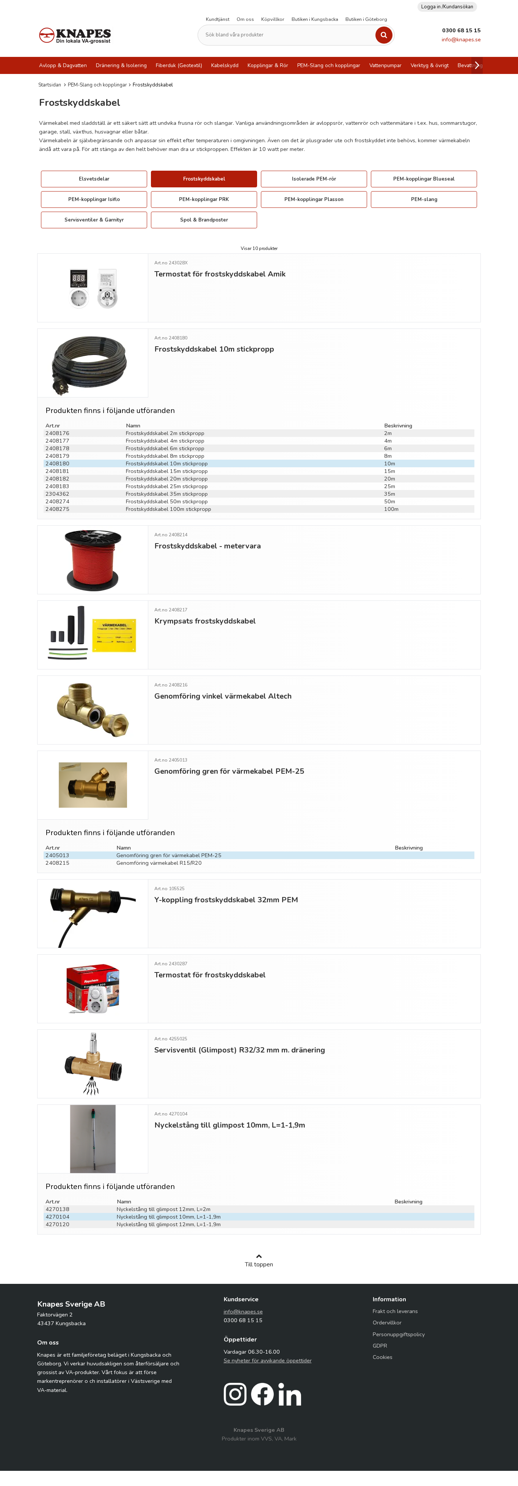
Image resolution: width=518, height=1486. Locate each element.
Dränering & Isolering (121, 65)
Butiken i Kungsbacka (315, 19)
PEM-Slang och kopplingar (328, 65)
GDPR (380, 1345)
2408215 (57, 863)
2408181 (57, 471)
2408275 (57, 509)
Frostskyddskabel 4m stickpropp (165, 441)
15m (389, 471)
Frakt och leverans (395, 1311)
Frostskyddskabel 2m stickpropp (165, 433)
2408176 (57, 433)
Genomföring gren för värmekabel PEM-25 (168, 855)
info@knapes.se (461, 39)
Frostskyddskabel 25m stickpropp (167, 486)
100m (391, 509)
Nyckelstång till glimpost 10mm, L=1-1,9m (169, 1217)
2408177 (57, 441)
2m (388, 433)
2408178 (57, 448)
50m (389, 501)
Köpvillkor (272, 19)
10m (389, 463)
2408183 (57, 486)
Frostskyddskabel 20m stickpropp (167, 478)
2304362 (57, 494)
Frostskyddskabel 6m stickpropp (165, 448)
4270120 (57, 1224)
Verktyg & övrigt (430, 65)
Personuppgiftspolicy (399, 1334)
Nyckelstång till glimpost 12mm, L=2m (163, 1209)
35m (389, 494)
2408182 (57, 478)
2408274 (57, 501)
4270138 (57, 1209)
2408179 (57, 456)
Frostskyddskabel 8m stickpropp (165, 456)
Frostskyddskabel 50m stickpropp (167, 501)
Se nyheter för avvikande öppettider (268, 1360)
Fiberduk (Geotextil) (179, 65)
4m (388, 441)
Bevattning (470, 65)
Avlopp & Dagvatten (63, 65)
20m (389, 478)
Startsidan (49, 85)
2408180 (57, 463)
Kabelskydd (225, 65)
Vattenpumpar (385, 65)
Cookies (382, 1357)
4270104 (57, 1217)
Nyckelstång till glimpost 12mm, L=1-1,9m (169, 1224)
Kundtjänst (217, 19)
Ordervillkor (387, 1322)
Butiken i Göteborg (366, 19)
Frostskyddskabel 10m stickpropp (167, 463)
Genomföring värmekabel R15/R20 (159, 863)
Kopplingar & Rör (268, 65)
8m (388, 456)
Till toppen (259, 1264)
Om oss (245, 19)
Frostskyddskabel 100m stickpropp (168, 509)
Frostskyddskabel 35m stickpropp (167, 494)
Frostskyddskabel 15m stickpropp (167, 471)
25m (389, 486)
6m (388, 448)
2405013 (57, 855)
